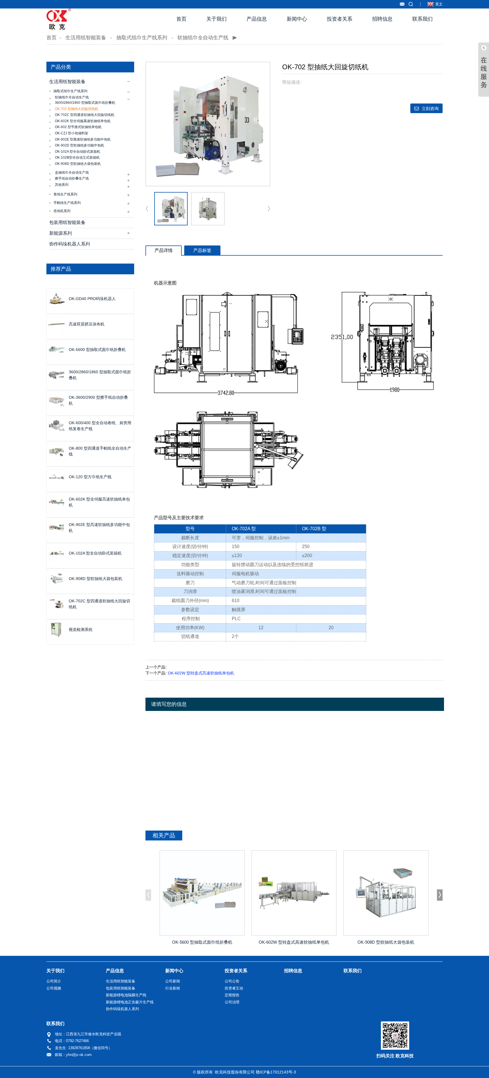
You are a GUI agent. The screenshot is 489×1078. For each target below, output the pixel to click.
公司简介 (53, 981)
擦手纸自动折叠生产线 (72, 178)
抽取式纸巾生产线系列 (141, 37)
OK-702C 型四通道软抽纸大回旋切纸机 (84, 115)
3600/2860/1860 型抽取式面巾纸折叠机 (85, 103)
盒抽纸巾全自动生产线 (72, 172)
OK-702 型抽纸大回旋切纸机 (76, 109)
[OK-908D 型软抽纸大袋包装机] (386, 893)
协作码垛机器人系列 (69, 244)
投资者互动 (234, 988)
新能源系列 (60, 233)
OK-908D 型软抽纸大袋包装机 (78, 164)
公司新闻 (172, 981)
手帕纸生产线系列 (67, 203)
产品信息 (256, 19)
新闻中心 (297, 19)
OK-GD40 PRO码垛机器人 (92, 298)
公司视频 (53, 988)
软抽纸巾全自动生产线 (202, 37)
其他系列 (61, 185)
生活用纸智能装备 (85, 37)
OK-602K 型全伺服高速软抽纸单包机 (83, 121)
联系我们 (422, 19)
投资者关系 (339, 19)
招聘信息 (382, 19)
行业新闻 (172, 988)
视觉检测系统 (81, 629)
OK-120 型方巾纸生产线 (90, 477)
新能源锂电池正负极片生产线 (130, 1002)
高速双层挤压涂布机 (86, 324)
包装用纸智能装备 (67, 222)
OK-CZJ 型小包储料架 (71, 133)
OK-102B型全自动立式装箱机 (77, 157)
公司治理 (232, 1002)
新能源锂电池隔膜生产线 (126, 995)
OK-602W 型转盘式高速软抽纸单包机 (201, 673)
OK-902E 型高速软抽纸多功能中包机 (83, 139)
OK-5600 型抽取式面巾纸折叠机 (97, 349)
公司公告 (232, 981)
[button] (269, 209)
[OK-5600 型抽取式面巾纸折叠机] (202, 893)
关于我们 (216, 19)
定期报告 (232, 995)
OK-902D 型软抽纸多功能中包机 (79, 145)
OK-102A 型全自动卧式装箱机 (77, 152)
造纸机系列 (61, 211)
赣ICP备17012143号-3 (276, 1072)
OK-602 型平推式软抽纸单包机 (78, 127)
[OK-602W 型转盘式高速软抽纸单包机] (294, 893)
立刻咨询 (430, 108)
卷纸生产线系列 (65, 194)
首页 (181, 19)
